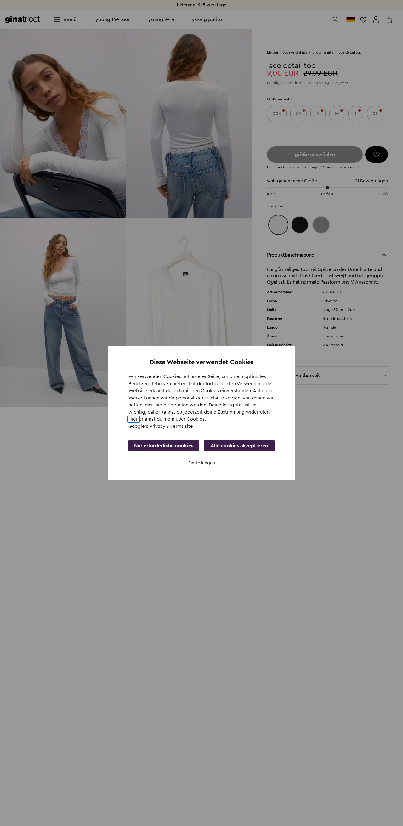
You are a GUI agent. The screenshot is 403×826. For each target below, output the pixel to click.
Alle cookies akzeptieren (239, 445)
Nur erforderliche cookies (163, 445)
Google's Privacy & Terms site (160, 426)
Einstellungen (201, 463)
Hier (133, 419)
